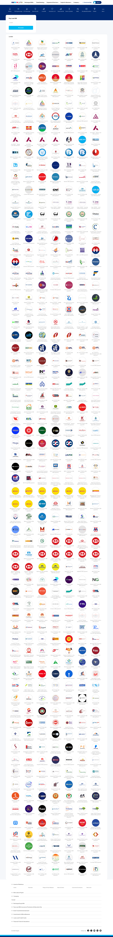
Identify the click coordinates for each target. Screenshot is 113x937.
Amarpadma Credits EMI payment (55, 96)
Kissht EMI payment (95, 435)
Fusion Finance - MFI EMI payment (42, 303)
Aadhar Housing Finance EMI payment (69, 71)
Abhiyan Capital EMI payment (95, 71)
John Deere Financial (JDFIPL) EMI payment (55, 412)
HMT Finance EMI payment (82, 315)
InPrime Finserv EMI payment (42, 377)
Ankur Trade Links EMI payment (15, 109)
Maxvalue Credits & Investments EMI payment (42, 522)
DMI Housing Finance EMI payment (42, 244)
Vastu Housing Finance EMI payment (55, 851)
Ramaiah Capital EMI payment (55, 656)
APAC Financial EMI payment (95, 60)
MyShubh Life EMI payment (69, 572)
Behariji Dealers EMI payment (29, 170)
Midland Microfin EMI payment (15, 535)
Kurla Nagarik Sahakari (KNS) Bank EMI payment (55, 802)
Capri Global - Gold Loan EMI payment (95, 208)
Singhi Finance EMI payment (15, 752)
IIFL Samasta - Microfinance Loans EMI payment (95, 354)
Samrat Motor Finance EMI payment (82, 703)
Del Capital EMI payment (82, 244)
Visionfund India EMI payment (29, 863)
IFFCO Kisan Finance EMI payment (29, 353)
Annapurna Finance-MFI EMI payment (29, 48)
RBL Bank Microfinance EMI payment (95, 644)
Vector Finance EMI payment (68, 851)
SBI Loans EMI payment (68, 678)
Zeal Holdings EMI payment (42, 874)
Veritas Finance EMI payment (95, 851)
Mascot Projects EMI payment (29, 522)
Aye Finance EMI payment (82, 145)
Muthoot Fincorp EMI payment (29, 559)
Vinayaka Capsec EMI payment (15, 863)
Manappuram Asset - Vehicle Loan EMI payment (82, 497)
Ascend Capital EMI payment (95, 121)
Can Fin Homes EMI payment (82, 195)
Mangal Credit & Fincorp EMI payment (56, 509)
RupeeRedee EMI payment (15, 679)
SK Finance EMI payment (42, 278)
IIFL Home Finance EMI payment (82, 353)
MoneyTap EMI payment (68, 535)
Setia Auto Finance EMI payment (55, 728)
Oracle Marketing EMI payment (29, 609)
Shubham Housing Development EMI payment (95, 740)
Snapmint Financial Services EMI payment (55, 752)
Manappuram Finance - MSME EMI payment (95, 496)
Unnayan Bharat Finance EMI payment (42, 840)
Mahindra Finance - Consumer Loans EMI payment (56, 484)
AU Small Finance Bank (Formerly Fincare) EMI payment (42, 291)
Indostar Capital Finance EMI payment (69, 389)
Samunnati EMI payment (95, 703)
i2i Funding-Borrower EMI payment (96, 874)
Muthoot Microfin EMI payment (69, 559)
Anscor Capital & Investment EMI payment (56, 109)
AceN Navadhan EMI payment (15, 83)
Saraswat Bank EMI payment (28, 716)
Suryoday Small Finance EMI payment (42, 777)
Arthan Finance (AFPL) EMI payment (69, 121)
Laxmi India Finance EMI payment (29, 460)
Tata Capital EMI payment (69, 789)
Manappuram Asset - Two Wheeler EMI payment (69, 497)
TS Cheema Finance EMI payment (42, 789)
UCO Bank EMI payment (15, 827)
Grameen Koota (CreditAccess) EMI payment (28, 315)
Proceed (20, 28)
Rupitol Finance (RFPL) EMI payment (29, 679)
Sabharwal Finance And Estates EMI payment (15, 704)
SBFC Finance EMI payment (55, 679)
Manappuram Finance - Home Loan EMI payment (28, 510)
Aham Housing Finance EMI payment (15, 96)
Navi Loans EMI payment (69, 585)
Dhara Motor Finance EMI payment (29, 255)
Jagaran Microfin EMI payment (42, 401)
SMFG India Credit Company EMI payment (28, 690)
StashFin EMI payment (42, 764)
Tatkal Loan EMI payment (15, 801)
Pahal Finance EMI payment (28, 621)
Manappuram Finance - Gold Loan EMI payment (15, 496)
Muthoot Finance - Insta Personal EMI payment (95, 547)
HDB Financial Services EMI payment (68, 48)
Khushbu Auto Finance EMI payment (69, 436)
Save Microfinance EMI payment (28, 728)
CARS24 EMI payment (15, 218)
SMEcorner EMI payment (15, 690)
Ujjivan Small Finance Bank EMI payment (42, 48)
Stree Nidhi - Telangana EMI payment (95, 691)
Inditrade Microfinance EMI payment (55, 389)
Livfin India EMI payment (68, 460)
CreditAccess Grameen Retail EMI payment (95, 232)
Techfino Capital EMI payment (29, 801)
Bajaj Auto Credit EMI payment (69, 157)
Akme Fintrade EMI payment (28, 96)
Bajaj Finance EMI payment (15, 48)
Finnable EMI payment (55, 289)
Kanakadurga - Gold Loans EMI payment (55, 424)
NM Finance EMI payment (95, 572)
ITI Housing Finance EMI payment (15, 377)
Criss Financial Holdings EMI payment (15, 244)
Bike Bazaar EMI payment (42, 182)
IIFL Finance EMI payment (69, 353)
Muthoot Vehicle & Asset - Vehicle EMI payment (15, 573)
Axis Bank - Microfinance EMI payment (29, 145)
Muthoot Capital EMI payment (69, 546)
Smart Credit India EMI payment (42, 752)
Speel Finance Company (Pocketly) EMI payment (96, 753)
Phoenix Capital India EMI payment (15, 632)
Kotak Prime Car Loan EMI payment (69, 448)
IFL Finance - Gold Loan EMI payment (42, 353)
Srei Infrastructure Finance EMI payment (29, 765)
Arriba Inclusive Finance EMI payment (42, 121)
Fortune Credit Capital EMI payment (69, 366)
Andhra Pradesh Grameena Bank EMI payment (69, 220)
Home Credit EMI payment (15, 60)
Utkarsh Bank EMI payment (69, 840)
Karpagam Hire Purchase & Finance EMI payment (15, 436)
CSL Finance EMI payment (69, 195)
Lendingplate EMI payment (69, 828)
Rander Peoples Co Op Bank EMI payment (68, 656)
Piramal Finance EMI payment (42, 632)
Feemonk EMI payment (15, 289)
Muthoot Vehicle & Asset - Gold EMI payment (28, 573)
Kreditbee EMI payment (82, 448)
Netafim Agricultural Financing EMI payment (15, 596)
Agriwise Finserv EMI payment (96, 83)
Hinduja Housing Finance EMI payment (69, 327)
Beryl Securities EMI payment (69, 170)
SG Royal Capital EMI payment (82, 679)
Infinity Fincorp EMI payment (95, 389)
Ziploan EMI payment (69, 874)
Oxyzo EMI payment (69, 608)
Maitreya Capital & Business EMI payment (95, 483)
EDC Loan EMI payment (82, 254)
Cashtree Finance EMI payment (29, 219)
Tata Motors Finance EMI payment (96, 789)
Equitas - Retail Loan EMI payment (29, 278)
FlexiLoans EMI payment (15, 303)
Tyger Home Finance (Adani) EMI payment (96, 814)
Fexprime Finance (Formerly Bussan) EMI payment (15, 195)
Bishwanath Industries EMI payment (55, 182)
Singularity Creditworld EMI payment (28, 752)
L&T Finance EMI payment (96, 48)
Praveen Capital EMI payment (82, 632)
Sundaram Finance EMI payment (95, 765)
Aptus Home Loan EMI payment (82, 109)
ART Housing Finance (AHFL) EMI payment (55, 121)
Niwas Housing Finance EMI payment (68, 596)
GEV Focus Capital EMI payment (82, 303)
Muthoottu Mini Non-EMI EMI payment (55, 572)
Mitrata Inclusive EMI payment (29, 535)
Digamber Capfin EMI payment (42, 255)
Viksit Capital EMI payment (55, 366)
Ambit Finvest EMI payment (69, 96)
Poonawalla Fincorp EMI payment (69, 632)
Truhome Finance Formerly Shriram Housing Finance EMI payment (69, 815)
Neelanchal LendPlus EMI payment (82, 585)
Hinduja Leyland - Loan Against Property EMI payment (82, 328)
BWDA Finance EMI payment (28, 157)
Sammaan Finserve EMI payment (68, 703)
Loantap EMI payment (95, 459)
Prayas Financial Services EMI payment (95, 632)
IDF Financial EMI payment (96, 340)
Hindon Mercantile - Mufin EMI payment (55, 327)
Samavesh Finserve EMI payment (42, 703)
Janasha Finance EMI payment (29, 412)
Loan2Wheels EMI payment (82, 460)
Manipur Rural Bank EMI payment (95, 509)
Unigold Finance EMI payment (82, 828)
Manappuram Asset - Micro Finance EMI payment (42, 497)
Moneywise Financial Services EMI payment (15, 546)
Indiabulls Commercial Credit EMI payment (15, 389)
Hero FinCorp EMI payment (15, 327)
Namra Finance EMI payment (28, 585)
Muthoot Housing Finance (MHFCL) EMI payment (56, 560)
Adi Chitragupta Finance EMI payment (42, 83)
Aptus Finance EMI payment (69, 109)
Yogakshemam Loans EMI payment (15, 874)
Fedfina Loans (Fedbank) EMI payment (82, 278)
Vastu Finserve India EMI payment (42, 851)
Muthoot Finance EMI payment (29, 60)
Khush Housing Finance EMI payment (55, 436)
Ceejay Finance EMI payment (42, 219)
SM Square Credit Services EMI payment (95, 679)
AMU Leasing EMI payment (82, 60)
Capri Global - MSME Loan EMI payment (55, 208)
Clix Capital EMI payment (29, 232)
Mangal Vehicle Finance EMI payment (69, 509)
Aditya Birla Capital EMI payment (55, 83)
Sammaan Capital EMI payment (55, 703)
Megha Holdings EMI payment (55, 522)
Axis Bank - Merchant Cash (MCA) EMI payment (42, 145)
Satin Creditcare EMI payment (82, 716)
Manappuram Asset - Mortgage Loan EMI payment (56, 497)
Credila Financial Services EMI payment (55, 232)
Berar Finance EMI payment (95, 145)
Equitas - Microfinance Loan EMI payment (15, 278)
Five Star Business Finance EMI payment (82, 290)
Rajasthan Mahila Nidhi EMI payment (42, 656)
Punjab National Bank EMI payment (55, 644)
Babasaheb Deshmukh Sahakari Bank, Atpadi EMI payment (42, 158)
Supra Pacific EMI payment (29, 777)
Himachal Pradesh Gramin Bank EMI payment (42, 328)
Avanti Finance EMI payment (82, 133)
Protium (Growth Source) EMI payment (15, 644)
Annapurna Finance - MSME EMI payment (42, 109)
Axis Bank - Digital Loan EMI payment (15, 145)
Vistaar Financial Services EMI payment (42, 863)
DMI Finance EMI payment (42, 60)
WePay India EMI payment (55, 863)
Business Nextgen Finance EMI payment (96, 182)
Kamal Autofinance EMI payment (28, 424)
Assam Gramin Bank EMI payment (42, 133)
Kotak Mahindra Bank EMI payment (55, 448)
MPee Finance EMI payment (15, 483)
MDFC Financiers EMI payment (69, 472)
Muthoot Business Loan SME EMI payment (55, 546)
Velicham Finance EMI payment (82, 851)
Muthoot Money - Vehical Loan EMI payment (82, 560)
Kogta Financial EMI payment (15, 448)
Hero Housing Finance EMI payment (29, 327)
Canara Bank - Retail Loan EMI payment (96, 195)
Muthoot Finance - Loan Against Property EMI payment (82, 547)
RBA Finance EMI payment (82, 644)
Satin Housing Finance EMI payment (95, 716)
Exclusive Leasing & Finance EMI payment (55, 278)
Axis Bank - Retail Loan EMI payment (95, 133)
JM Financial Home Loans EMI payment (29, 401)
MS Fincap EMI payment (29, 482)
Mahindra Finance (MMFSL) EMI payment (82, 483)
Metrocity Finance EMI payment (95, 522)
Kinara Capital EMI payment (82, 436)
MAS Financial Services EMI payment (55, 472)
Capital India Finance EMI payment (15, 208)
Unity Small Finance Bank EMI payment (29, 840)
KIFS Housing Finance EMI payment (69, 412)
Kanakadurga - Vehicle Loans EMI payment (68, 424)
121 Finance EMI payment (55, 60)
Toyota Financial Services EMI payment (15, 814)
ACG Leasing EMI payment (69, 60)
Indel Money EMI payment (55, 377)
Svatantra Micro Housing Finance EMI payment (69, 777)
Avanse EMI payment (69, 132)
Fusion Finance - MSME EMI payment (55, 303)
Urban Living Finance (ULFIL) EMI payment (56, 840)
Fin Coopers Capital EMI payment (29, 290)
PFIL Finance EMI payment (82, 609)
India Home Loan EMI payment (82, 377)
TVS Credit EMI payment (55, 48)
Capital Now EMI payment (15, 315)
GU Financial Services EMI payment (69, 303)
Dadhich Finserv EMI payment (55, 244)
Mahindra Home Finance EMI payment (69, 483)
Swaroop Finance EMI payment (29, 789)
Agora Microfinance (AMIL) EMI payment (82, 83)
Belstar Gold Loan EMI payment (42, 170)
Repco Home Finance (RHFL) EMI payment (15, 667)
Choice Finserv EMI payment (95, 219)
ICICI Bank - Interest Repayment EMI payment (55, 341)
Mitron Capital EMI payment (42, 535)
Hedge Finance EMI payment (95, 315)
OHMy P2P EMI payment (15, 609)
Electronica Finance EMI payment (69, 267)
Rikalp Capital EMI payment (82, 667)
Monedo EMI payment (55, 534)
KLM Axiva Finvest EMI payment (82, 412)
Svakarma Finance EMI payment (55, 777)
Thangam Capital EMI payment (42, 801)
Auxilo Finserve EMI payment (55, 133)
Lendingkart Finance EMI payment (42, 460)
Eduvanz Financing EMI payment (55, 267)
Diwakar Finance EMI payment (55, 255)
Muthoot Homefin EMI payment (42, 559)
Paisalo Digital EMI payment (69, 621)
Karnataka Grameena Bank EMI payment (95, 424)
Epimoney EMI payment (95, 266)
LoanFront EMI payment (15, 459)
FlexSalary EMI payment (95, 289)
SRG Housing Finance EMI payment (69, 690)
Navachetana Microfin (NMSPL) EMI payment (42, 585)
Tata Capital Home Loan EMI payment (82, 789)
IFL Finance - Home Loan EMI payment (55, 353)
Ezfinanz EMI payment (29, 266)
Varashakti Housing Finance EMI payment (15, 851)
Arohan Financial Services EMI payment (29, 121)
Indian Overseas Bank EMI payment (42, 389)
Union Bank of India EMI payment (15, 840)
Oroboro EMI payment (55, 608)
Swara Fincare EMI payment (15, 789)
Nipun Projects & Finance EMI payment (42, 596)
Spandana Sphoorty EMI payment (82, 752)
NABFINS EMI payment (82, 571)
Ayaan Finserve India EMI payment (69, 145)
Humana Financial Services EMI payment (42, 340)
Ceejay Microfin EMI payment (55, 219)
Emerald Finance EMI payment (82, 267)
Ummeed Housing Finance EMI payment (42, 828)
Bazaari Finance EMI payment (15, 170)
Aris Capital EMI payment (95, 109)
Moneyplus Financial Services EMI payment (95, 535)
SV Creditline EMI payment (42, 679)
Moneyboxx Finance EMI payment (82, 535)
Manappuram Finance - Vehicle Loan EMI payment (15, 510)
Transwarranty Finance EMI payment (28, 814)
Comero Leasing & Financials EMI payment (42, 232)
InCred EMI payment (29, 377)
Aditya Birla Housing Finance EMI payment (69, 83)
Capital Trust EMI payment (42, 208)
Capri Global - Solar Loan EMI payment (69, 208)
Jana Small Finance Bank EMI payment (95, 401)
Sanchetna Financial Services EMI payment (15, 716)
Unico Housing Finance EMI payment (55, 828)
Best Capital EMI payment (82, 170)
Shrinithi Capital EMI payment (82, 739)
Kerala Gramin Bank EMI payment (42, 436)
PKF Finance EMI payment (96, 609)
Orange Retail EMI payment (42, 609)
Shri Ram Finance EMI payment (69, 739)
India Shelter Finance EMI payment (96, 377)
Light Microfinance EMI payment (55, 460)
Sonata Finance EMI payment (69, 752)
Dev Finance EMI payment (96, 244)
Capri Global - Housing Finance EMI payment (82, 208)
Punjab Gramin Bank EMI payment (29, 644)
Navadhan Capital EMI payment (55, 585)
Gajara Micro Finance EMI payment (96, 303)
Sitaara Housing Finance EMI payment (69, 728)
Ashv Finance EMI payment (15, 133)
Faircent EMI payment (69, 278)
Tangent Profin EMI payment (55, 789)
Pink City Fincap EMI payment (29, 632)
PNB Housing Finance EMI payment (15, 621)
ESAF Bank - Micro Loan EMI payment (95, 255)
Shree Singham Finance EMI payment (55, 739)
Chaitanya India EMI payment (82, 219)
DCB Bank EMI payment (28, 243)
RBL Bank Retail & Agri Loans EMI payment (15, 656)
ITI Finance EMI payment (82, 366)
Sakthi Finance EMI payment (28, 703)
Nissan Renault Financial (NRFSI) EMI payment (55, 597)
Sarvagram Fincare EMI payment (55, 716)
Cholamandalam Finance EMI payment (15, 232)
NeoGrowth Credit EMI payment (95, 585)
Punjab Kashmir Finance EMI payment (42, 644)
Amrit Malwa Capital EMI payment (82, 96)
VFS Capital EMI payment (95, 840)
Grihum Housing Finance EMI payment (42, 315)
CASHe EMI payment (29, 194)
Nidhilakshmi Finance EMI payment (29, 596)
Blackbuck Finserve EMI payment (82, 182)
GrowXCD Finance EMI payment (55, 315)
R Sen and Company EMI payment (69, 644)
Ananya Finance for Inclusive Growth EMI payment (96, 96)
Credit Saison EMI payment (69, 232)
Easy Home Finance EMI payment (42, 267)
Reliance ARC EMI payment (82, 656)
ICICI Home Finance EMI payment (82, 340)
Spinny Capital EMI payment (15, 765)
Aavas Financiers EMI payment (82, 71)
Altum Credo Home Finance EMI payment (42, 96)
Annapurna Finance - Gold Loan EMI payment (29, 109)
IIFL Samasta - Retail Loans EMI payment (15, 366)
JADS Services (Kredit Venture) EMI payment (15, 401)
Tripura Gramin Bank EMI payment (55, 814)
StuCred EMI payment (69, 764)
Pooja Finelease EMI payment (55, 632)
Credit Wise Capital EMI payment (82, 232)
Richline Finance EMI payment (55, 667)
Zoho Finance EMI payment (82, 874)
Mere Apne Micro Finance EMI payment (82, 522)
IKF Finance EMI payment (29, 366)
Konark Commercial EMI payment (28, 448)
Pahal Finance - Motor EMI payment (42, 621)
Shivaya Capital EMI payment (42, 739)
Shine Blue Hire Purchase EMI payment (15, 739)
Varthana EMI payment (28, 850)
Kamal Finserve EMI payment (42, 424)
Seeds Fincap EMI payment (42, 728)
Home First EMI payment (28, 340)
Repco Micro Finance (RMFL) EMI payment (29, 667)
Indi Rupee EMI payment (68, 377)
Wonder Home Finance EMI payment (82, 863)
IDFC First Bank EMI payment (15, 353)
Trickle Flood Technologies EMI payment (42, 815)
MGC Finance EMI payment (82, 472)
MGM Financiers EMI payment (95, 472)
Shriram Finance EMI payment (82, 48)
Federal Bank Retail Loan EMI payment (95, 278)
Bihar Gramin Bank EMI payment (28, 182)
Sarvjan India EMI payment (69, 716)
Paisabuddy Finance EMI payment (55, 621)
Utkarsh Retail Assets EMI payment (82, 840)
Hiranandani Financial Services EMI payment (15, 340)
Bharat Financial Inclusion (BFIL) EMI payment (15, 183)
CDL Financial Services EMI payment (42, 195)
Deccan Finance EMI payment (69, 244)
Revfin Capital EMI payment (42, 667)
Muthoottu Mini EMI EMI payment (42, 572)
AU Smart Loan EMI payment (55, 71)
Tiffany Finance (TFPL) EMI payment (95, 801)
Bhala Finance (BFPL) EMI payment (96, 170)
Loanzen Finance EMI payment (15, 472)
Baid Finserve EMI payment (55, 157)
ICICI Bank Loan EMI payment (69, 340)
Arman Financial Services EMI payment (15, 121)
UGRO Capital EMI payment (29, 828)
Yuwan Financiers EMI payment (29, 874)
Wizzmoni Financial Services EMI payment (95, 828)
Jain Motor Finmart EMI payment (68, 401)
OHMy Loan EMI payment (95, 596)
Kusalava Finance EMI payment (96, 448)
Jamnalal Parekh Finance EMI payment (82, 401)
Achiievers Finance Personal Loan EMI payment (28, 84)
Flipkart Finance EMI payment (29, 303)
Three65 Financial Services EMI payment (82, 801)
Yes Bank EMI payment (95, 862)
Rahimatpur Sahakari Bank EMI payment (29, 656)
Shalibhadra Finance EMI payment (82, 728)
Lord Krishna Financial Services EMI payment (42, 472)
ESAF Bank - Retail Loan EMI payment (15, 267)
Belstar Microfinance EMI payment (55, 170)
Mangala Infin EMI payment (82, 509)
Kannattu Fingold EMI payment (82, 424)
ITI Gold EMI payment (96, 365)
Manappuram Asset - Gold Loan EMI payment (29, 496)
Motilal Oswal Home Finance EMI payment (29, 546)
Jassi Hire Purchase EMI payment (42, 412)
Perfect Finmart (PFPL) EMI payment (95, 621)
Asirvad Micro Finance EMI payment (29, 133)
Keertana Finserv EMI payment (29, 436)
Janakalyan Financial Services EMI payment (15, 412)
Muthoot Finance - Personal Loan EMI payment (15, 560)
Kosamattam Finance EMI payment (42, 448)
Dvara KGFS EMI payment (69, 255)
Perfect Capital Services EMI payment (82, 621)
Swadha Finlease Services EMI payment (95, 777)
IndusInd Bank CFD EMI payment (42, 366)
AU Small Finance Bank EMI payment (42, 71)
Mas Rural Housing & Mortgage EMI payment (15, 522)
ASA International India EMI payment (28, 71)
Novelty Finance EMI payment (82, 596)
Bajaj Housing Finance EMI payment (82, 157)
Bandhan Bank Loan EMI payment (96, 157)
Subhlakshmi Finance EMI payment (82, 765)
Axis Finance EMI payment (56, 145)
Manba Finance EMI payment (42, 509)
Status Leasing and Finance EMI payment (55, 765)
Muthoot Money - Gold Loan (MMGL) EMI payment (95, 560)
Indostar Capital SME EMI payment (82, 389)
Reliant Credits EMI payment (95, 656)
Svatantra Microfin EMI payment (82, 777)
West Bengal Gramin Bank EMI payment (69, 863)
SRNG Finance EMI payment (82, 690)
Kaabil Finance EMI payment (95, 412)
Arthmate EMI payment (82, 121)
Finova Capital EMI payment (68, 290)
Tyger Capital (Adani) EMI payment (82, 814)
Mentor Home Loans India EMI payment (69, 522)
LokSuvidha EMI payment (29, 472)
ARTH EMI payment (15, 70)
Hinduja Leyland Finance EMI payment (96, 327)
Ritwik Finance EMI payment (95, 667)
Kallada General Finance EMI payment (15, 424)
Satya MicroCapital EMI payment (15, 728)
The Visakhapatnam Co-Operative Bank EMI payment (69, 802)
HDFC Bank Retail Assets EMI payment (69, 315)
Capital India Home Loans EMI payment (29, 208)
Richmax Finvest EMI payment (69, 667)
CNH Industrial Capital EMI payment (55, 195)
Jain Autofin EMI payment (55, 401)
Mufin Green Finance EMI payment (42, 546)
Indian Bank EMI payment (29, 389)
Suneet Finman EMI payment (15, 777)
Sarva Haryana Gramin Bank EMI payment (42, 716)
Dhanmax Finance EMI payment (15, 255)
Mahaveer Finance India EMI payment (42, 483)
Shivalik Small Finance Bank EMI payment (29, 739)
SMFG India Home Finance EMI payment (42, 690)
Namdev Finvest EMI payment (15, 585)
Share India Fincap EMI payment (95, 728)
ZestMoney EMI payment (55, 874)
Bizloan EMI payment (69, 181)
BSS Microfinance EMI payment (15, 157)
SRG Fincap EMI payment (55, 690)
